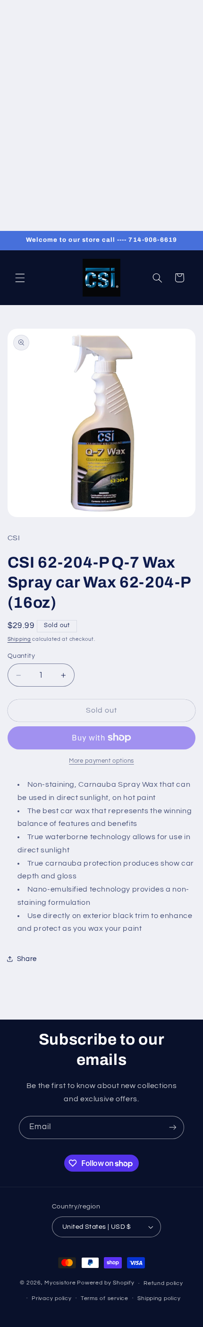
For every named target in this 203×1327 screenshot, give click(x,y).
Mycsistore (60, 1283)
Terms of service (104, 1298)
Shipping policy (158, 1298)
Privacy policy (51, 1298)
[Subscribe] (173, 1127)
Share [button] (27, 958)
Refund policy (163, 1283)
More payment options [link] (101, 761)
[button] (20, 278)
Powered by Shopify (105, 1283)
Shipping (19, 639)
